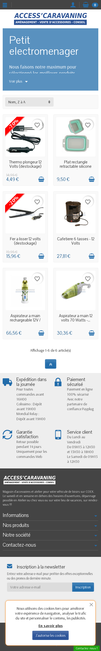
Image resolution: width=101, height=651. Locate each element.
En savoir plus (51, 625)
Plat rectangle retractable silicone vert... (76, 166)
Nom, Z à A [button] (16, 102)
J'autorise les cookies (50, 635)
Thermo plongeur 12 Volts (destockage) (25, 164)
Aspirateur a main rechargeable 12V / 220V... (25, 320)
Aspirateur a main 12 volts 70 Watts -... (76, 318)
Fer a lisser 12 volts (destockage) (25, 241)
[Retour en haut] (50, 364)
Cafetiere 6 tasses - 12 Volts (76, 241)
